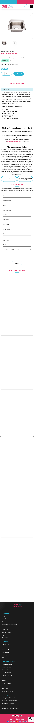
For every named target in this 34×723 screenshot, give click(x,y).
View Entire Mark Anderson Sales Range (25, 178)
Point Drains (5, 655)
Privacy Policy (20, 719)
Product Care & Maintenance (9, 624)
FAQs (3, 621)
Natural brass (5, 647)
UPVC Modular (5, 652)
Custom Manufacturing (8, 703)
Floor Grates (5, 688)
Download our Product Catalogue (11, 708)
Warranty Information (7, 627)
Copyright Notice (6, 632)
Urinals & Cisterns (6, 683)
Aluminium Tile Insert (7, 649)
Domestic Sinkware (7, 669)
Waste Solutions (6, 686)
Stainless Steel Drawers (8, 675)
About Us (4, 619)
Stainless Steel (5, 644)
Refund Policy (5, 629)
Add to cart (18, 73)
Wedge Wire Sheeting (7, 691)
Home (3, 616)
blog (3, 635)
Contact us (5, 637)
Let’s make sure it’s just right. (9, 700)
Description (6, 89)
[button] (31, 6)
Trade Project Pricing (7, 706)
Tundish (4, 680)
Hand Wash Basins (6, 672)
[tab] (17, 89)
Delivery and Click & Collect (9, 698)
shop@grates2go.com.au (14, 141)
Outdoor (4, 657)
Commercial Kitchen (7, 664)
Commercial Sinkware (7, 667)
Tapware (4, 678)
